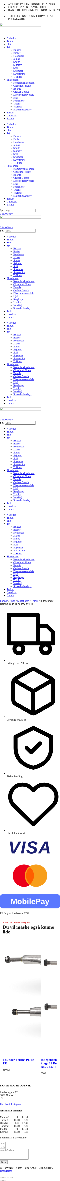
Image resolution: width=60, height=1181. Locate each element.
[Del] (8, 1177)
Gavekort (11, 115)
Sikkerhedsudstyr (22, 109)
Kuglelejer (18, 100)
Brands (10, 118)
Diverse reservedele (23, 94)
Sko (9, 44)
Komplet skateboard (23, 82)
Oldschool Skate (22, 85)
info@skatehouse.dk (11, 1101)
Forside (4, 600)
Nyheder (11, 38)
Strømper (18, 70)
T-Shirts (17, 76)
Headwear (18, 55)
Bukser (17, 50)
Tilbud (10, 41)
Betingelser (6, 1170)
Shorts (16, 61)
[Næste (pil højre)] (4, 1180)
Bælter (16, 52)
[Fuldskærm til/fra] (4, 1177)
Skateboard (12, 79)
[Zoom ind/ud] (1, 1177)
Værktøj (17, 106)
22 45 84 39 (10, 1098)
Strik (15, 67)
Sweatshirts (19, 73)
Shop (12, 600)
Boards (17, 88)
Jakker (16, 58)
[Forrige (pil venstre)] (1, 1180)
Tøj (8, 47)
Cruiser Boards (21, 91)
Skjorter (17, 64)
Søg (2, 210)
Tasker (10, 112)
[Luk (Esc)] (11, 1177)
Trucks (16, 103)
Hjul (15, 97)
